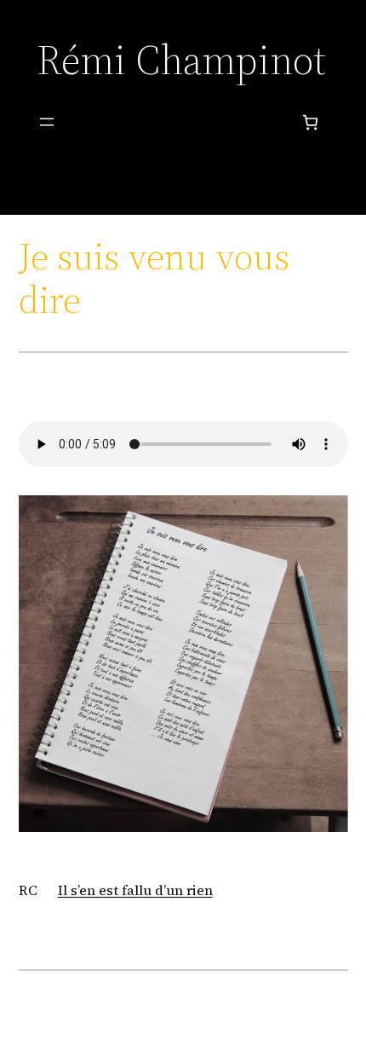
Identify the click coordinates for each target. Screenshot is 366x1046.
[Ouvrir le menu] (47, 122)
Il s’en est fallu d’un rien (135, 890)
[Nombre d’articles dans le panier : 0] (310, 122)
